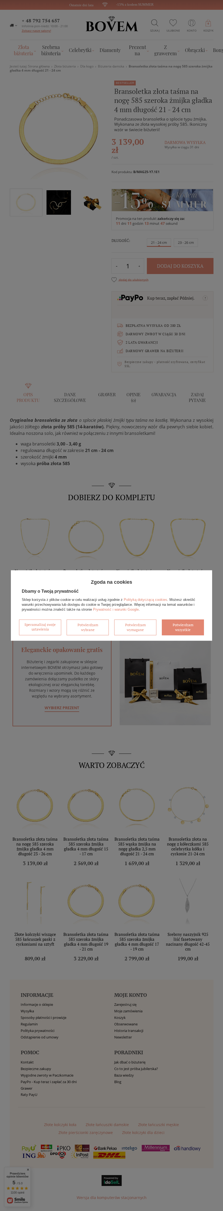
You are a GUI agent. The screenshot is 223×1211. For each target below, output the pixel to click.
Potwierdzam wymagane (135, 627)
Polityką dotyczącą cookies (145, 600)
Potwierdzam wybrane (88, 627)
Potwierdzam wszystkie (183, 627)
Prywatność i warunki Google (116, 609)
